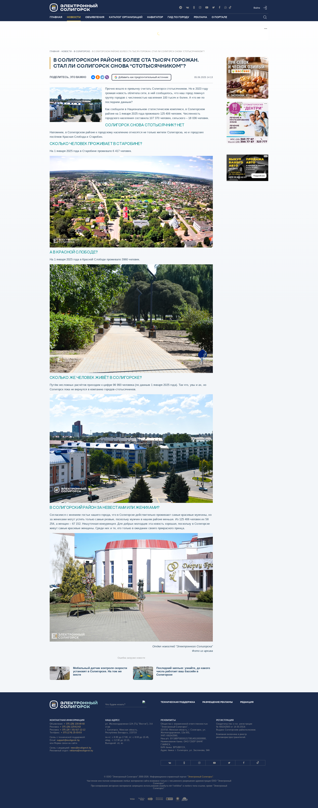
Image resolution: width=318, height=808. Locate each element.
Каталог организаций (125, 17)
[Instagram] (200, 7)
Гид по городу (178, 17)
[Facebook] (219, 7)
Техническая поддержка (178, 702)
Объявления (94, 17)
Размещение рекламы (217, 702)
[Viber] (225, 7)
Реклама (200, 17)
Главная (56, 17)
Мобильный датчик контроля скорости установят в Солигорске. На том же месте (100, 671)
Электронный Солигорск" (200, 776)
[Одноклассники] (194, 7)
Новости (74, 17)
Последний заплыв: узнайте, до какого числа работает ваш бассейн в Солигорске (183, 671)
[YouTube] (206, 7)
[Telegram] (180, 7)
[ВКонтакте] (93, 77)
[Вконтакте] (187, 7)
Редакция (247, 702)
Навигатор (155, 17)
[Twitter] (213, 7)
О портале (219, 17)
